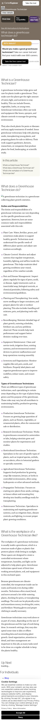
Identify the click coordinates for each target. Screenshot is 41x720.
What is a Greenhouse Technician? (16, 165)
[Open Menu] (12, 3)
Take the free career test (15, 61)
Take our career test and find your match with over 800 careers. (20, 52)
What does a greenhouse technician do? (15, 34)
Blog (7, 678)
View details (7, 13)
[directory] (20, 167)
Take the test (30, 3)
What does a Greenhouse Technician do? (18, 168)
